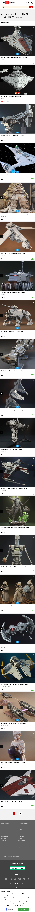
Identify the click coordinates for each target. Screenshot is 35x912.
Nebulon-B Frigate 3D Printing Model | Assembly (11, 449)
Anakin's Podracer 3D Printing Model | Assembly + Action (13, 723)
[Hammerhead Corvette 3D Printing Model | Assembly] (17, 119)
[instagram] (10, 878)
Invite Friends (4, 829)
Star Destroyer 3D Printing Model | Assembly (11, 96)
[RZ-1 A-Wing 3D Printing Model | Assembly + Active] (17, 785)
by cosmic (3, 137)
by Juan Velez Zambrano (6, 686)
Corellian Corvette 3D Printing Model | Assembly (11, 370)
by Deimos (3, 59)
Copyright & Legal (21, 851)
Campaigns (3, 827)
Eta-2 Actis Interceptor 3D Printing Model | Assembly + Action (14, 684)
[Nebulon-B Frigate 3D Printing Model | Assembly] (17, 433)
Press (2, 831)
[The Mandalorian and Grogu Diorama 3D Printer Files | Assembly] (17, 511)
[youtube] (19, 879)
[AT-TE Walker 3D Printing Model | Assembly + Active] (17, 315)
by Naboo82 (3, 764)
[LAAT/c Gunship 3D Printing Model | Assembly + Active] (17, 237)
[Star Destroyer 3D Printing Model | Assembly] (17, 80)
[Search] (31, 7)
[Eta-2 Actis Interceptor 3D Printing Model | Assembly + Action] (17, 668)
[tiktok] (29, 878)
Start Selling (3, 838)
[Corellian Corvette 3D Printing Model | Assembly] (17, 354)
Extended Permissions (22, 849)
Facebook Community (5, 849)
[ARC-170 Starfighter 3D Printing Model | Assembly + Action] (17, 472)
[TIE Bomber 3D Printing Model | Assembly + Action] (17, 629)
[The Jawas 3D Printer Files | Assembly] (17, 589)
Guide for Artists (4, 840)
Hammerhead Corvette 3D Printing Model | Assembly (12, 135)
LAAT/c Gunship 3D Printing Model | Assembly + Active (13, 253)
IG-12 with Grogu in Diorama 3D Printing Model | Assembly (14, 566)
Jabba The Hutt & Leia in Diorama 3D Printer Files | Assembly (14, 214)
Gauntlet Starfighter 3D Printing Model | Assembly (12, 409)
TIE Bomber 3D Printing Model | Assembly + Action (12, 645)
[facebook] (6, 878)
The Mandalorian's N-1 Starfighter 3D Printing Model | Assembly (15, 174)
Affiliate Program (21, 840)
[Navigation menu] (3, 2)
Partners (20, 838)
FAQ (19, 827)
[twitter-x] (15, 878)
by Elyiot (3, 255)
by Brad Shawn (4, 216)
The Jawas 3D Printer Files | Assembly (9, 605)
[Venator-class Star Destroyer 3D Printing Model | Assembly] (17, 41)
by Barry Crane (4, 490)
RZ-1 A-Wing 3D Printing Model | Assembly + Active (12, 801)
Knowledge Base (21, 829)
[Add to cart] (32, 62)
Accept (23, 909)
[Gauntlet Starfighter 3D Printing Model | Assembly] (17, 393)
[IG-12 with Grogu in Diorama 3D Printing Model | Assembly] (17, 550)
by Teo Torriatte (4, 412)
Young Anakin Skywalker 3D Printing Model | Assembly (13, 762)
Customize (11, 909)
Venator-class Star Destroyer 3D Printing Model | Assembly (14, 57)
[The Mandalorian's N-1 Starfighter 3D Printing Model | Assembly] (17, 158)
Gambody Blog (4, 847)
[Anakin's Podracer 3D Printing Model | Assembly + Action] (17, 707)
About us (3, 825)
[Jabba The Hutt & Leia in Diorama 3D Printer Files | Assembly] (17, 198)
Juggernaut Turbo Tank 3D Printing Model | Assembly (13, 292)
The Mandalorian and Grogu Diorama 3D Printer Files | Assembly (15, 527)
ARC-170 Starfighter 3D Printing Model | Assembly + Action (14, 488)
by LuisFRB (3, 529)
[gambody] (6, 2)
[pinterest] (24, 878)
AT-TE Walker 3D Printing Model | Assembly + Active (12, 331)
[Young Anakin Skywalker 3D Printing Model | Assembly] (17, 746)
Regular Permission (22, 847)
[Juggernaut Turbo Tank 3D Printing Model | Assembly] (17, 276)
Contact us (20, 825)
